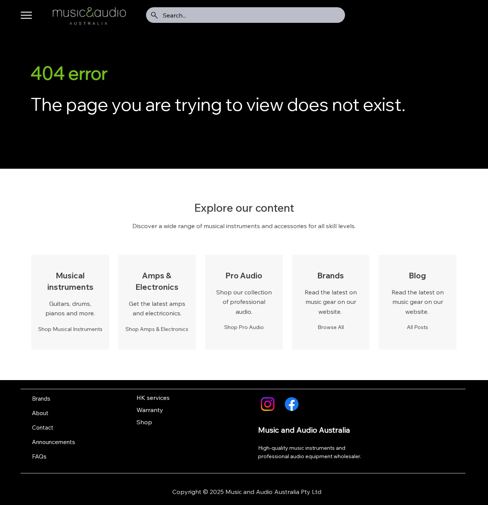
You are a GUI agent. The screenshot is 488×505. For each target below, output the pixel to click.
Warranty (149, 410)
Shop (144, 422)
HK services (153, 397)
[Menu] (26, 15)
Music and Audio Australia (304, 430)
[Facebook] (292, 404)
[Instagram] (267, 404)
